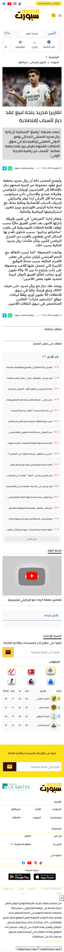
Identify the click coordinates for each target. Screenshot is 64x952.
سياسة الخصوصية (52, 941)
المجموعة (57, 828)
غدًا (8, 33)
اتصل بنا (57, 844)
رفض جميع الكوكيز (27, 949)
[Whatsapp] (10, 168)
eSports (16, 817)
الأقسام (58, 802)
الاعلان (27, 835)
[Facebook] (4, 168)
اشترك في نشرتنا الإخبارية (48, 3)
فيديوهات (7, 888)
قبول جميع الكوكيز (50, 949)
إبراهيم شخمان (27, 168)
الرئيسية (54, 57)
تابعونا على (56, 855)
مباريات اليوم (32, 33)
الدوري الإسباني (38, 62)
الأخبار (38, 809)
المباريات (57, 809)
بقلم (38, 168)
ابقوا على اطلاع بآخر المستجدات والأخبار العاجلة (32, 643)
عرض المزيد (32, 539)
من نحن (58, 835)
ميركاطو (23, 62)
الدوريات (55, 62)
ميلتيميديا (56, 817)
